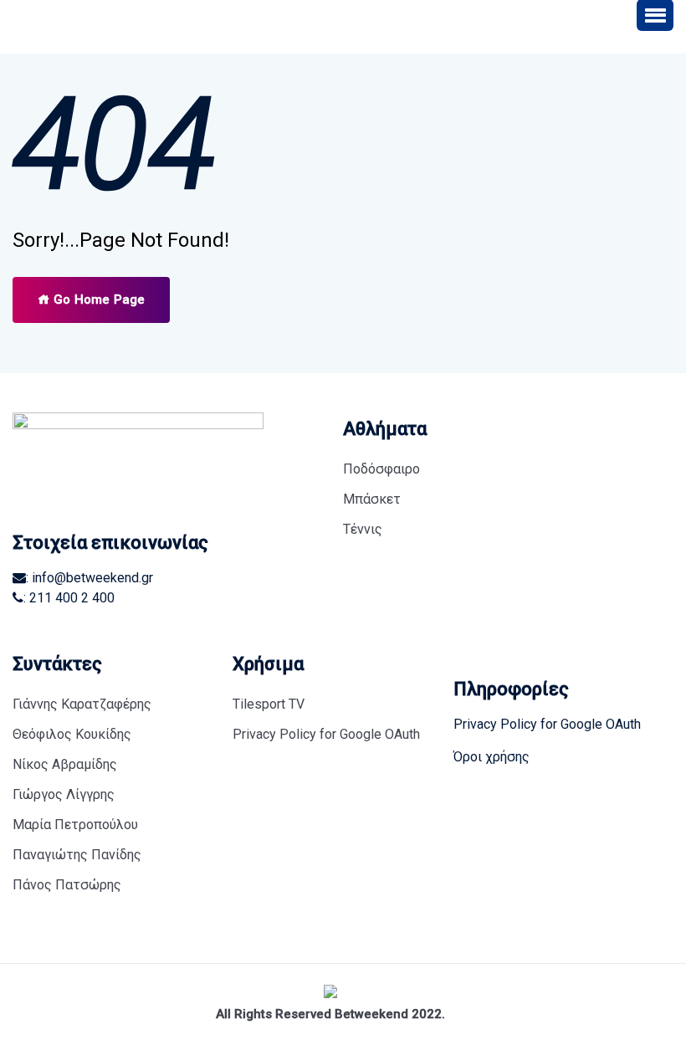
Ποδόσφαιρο (381, 469)
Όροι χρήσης (491, 757)
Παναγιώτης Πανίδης (77, 855)
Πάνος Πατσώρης (67, 885)
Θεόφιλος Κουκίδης (72, 734)
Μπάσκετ (372, 499)
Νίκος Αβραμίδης (65, 764)
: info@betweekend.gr (89, 578)
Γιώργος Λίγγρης (64, 794)
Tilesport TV (269, 704)
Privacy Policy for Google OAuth (326, 734)
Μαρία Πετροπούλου (75, 824)
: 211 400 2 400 (69, 598)
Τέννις (362, 529)
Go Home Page (97, 299)
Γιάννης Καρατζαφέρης (82, 704)
